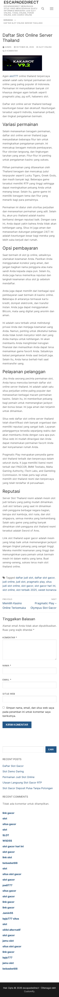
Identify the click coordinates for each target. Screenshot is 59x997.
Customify (29, 991)
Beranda (8, 20)
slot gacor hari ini (45, 585)
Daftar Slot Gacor (13, 765)
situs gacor (9, 824)
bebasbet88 (10, 863)
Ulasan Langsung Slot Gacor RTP (22, 782)
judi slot (20, 581)
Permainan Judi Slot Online (18, 777)
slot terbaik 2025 (26, 589)
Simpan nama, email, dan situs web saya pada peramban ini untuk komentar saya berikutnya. (28, 711)
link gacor (8, 813)
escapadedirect (21, 2)
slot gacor (27, 585)
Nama (7, 665)
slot (5, 818)
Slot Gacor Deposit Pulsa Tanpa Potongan (28, 788)
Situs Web (9, 694)
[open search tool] (42, 8)
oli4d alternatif (11, 929)
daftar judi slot (24, 577)
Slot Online (45, 47)
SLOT (6, 835)
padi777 (7, 885)
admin (8, 47)
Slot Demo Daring (13, 771)
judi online (9, 581)
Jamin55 (8, 913)
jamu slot (8, 940)
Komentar (10, 637)
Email (7, 679)
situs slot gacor (12, 874)
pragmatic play (36, 581)
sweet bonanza (47, 589)
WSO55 (7, 840)
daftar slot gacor (45, 577)
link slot (7, 857)
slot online (9, 589)
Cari (51, 749)
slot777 (13, 76)
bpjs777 (7, 957)
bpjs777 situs (11, 918)
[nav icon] (52, 8)
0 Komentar (11, 51)
